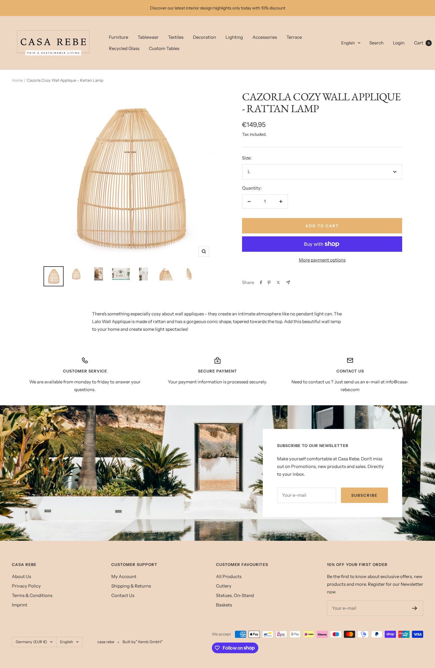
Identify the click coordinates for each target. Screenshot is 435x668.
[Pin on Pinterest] (269, 282)
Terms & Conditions (32, 595)
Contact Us (122, 595)
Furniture (118, 37)
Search (376, 43)
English (348, 43)
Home (17, 80)
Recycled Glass (124, 48)
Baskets (224, 605)
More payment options (322, 260)
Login (399, 43)
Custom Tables (164, 48)
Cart (422, 43)
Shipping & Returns (131, 586)
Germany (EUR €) (31, 641)
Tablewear (148, 37)
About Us (21, 576)
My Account (123, 576)
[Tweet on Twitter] (278, 282)
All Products (228, 576)
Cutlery (223, 586)
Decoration (204, 37)
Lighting (234, 37)
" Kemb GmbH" (149, 641)
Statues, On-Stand (235, 595)
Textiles (175, 37)
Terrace (294, 37)
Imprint (19, 605)
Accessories (264, 37)
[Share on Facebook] (261, 282)
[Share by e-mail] (288, 282)
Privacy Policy (26, 586)
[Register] (414, 608)
